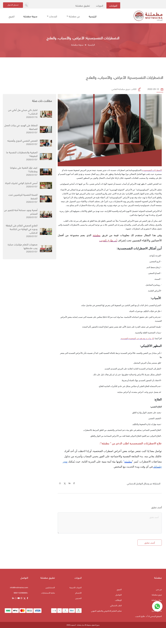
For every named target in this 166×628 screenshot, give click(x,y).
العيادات (113, 5)
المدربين (78, 598)
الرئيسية (92, 16)
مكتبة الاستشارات (48, 592)
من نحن (159, 589)
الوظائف (118, 600)
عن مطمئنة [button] (74, 16)
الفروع (11, 16)
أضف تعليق (156, 507)
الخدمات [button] (52, 16)
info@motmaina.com (19, 587)
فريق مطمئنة (157, 594)
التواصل (118, 594)
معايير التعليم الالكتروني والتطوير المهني (106, 610)
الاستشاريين (50, 587)
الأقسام (78, 592)
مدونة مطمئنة (30, 16)
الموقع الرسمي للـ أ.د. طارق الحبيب (148, 616)
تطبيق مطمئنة (82, 5)
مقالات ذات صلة (42, 100)
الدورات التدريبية (76, 587)
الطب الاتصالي (116, 605)
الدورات (99, 5)
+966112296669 (21, 592)
